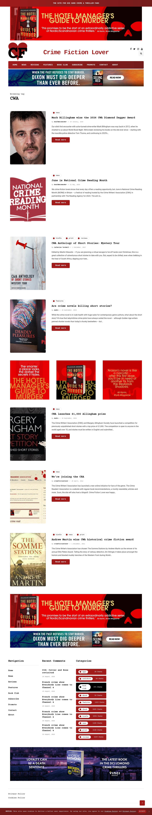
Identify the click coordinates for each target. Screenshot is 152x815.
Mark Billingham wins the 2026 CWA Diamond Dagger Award (93, 117)
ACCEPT (142, 811)
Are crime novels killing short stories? (82, 306)
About (115, 65)
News (24, 65)
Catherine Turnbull (61, 247)
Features (48, 65)
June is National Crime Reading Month (79, 180)
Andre (56, 310)
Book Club (62, 65)
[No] (149, 811)
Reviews (35, 65)
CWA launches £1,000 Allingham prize (79, 414)
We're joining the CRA (68, 476)
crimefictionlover (61, 481)
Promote (91, 65)
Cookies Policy (16, 798)
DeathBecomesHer (60, 122)
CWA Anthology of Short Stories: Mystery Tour (86, 243)
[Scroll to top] (142, 803)
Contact (104, 65)
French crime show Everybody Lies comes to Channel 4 (57, 685)
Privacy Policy (16, 794)
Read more (60, 140)
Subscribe (77, 65)
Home (15, 65)
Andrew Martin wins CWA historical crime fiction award (92, 539)
